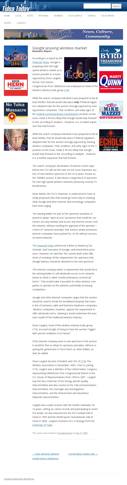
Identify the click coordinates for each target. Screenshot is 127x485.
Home (7, 15)
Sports (7, 23)
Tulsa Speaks (107, 15)
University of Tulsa (42, 425)
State (30, 15)
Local (18, 15)
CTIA (66, 90)
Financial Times (40, 62)
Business (58, 15)
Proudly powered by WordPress (19, 479)
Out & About (75, 15)
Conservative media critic (83, 453)
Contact (21, 23)
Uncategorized (64, 433)
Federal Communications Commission (57, 114)
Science (91, 15)
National (43, 15)
